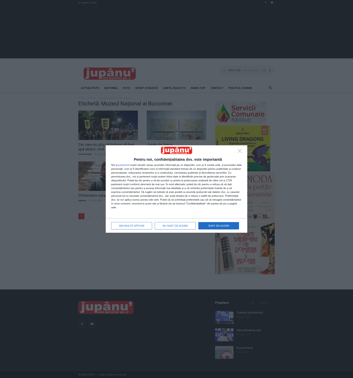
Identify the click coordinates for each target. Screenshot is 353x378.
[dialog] (176, 189)
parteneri (123, 165)
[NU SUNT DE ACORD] (241, 152)
